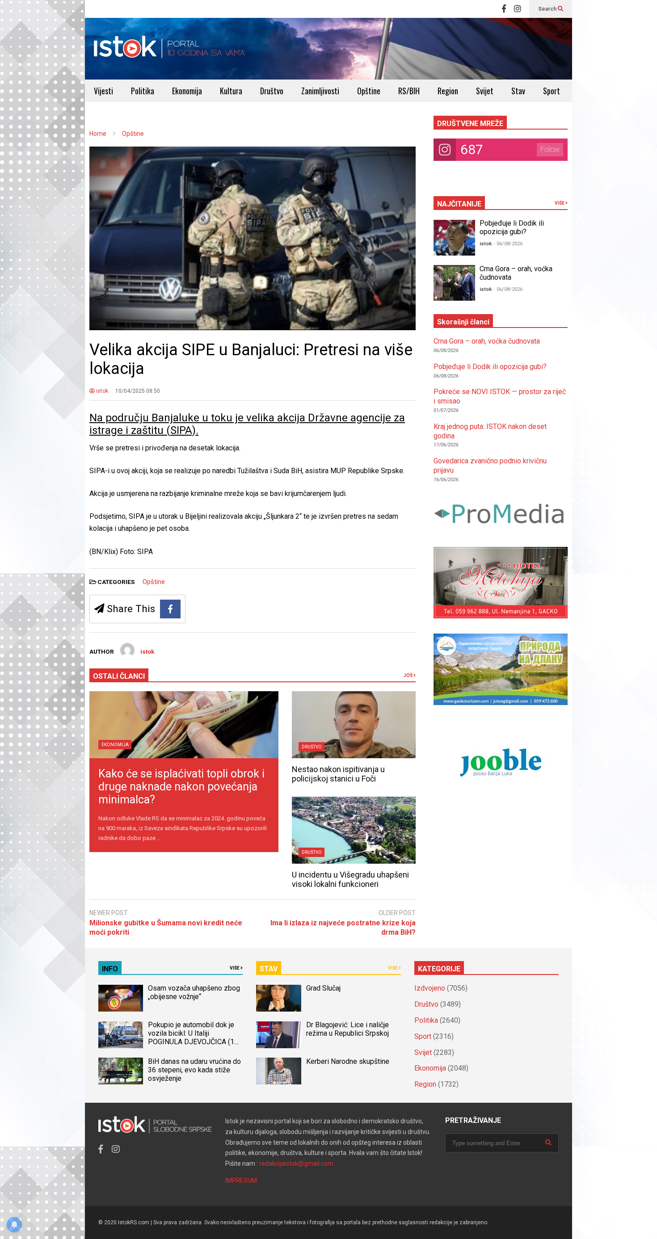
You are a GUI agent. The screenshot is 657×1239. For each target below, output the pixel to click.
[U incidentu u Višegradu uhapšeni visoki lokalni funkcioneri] (354, 830)
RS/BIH (409, 91)
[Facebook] (504, 9)
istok (101, 391)
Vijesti (103, 91)
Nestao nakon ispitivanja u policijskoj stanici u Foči (338, 773)
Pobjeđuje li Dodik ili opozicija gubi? (512, 227)
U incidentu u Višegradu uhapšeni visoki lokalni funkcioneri (350, 879)
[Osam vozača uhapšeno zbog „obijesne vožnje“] (120, 998)
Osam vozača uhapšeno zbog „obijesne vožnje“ (194, 992)
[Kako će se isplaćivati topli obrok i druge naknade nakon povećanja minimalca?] (183, 724)
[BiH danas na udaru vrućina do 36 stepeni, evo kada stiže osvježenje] (120, 1071)
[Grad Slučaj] (278, 998)
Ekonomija (187, 91)
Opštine (368, 91)
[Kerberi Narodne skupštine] (278, 1071)
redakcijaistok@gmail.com (296, 1163)
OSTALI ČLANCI (119, 676)
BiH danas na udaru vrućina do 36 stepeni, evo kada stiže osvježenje (194, 1070)
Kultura (231, 91)
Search (548, 9)
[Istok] (169, 49)
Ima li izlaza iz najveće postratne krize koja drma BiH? (343, 928)
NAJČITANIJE (459, 204)
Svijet (484, 91)
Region (448, 91)
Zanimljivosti (320, 91)
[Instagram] (517, 9)
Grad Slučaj (323, 988)
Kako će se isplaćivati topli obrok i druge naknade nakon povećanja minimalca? (181, 786)
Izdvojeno (429, 988)
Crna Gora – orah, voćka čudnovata (487, 341)
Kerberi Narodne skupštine (347, 1061)
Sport (551, 91)
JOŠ (408, 675)
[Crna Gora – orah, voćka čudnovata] (454, 283)
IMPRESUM (241, 1180)
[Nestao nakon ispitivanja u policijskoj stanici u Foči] (354, 724)
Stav (518, 91)
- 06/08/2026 (508, 244)
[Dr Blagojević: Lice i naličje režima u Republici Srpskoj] (278, 1034)
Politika (142, 91)
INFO (110, 969)
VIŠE (560, 203)
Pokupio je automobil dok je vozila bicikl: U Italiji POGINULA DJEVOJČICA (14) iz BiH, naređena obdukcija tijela (194, 1042)
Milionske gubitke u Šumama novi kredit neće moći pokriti (165, 928)
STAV (269, 969)
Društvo (271, 91)
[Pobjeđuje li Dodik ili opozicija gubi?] (454, 238)
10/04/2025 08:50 (137, 391)
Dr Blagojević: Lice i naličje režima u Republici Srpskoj (348, 1029)
